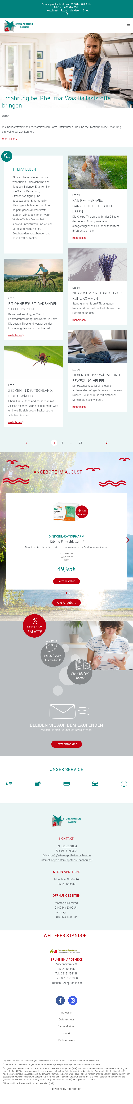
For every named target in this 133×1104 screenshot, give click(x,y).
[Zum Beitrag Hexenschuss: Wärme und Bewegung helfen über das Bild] (97, 346)
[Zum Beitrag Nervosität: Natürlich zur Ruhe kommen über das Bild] (97, 264)
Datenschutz (66, 1019)
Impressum (66, 1012)
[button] (128, 538)
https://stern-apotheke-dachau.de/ (71, 860)
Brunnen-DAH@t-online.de (66, 983)
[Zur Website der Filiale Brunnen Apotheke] (66, 951)
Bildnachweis (66, 1040)
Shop (86, 10)
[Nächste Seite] (106, 443)
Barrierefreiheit (66, 1026)
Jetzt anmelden (66, 744)
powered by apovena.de (66, 1088)
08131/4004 (71, 7)
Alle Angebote (66, 602)
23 (80, 442)
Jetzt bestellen (66, 581)
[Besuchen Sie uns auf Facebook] (60, 1000)
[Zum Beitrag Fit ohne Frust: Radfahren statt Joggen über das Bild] (33, 275)
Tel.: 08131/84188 (66, 973)
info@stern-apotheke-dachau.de (71, 855)
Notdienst (52, 10)
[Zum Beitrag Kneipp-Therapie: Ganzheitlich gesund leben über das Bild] (97, 172)
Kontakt (66, 1033)
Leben (5, 115)
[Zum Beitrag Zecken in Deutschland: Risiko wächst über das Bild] (33, 362)
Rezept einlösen (70, 10)
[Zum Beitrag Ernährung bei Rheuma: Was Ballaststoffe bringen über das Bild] (66, 70)
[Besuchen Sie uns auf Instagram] (72, 1000)
